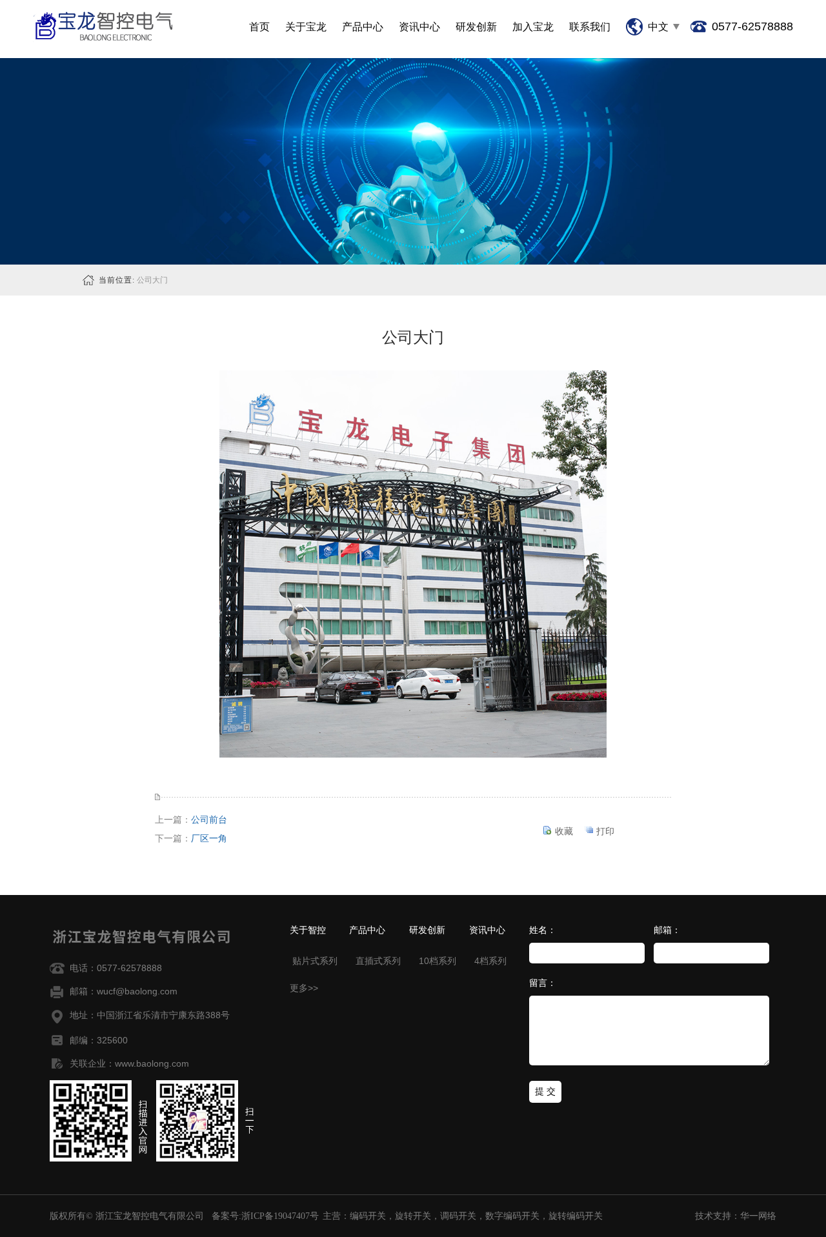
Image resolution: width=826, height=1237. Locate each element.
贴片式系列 (313, 961)
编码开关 (368, 1216)
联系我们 (589, 26)
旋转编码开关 (576, 1216)
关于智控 (308, 930)
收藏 (564, 831)
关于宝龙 (306, 26)
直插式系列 (377, 961)
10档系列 (436, 961)
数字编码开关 (512, 1216)
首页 (259, 26)
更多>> (304, 988)
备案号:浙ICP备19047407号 (265, 1216)
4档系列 (489, 961)
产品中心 (362, 26)
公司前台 (209, 819)
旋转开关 (413, 1216)
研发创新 (476, 26)
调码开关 (458, 1216)
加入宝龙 (533, 26)
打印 (605, 831)
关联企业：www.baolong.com (129, 1063)
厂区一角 (209, 838)
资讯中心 (419, 26)
